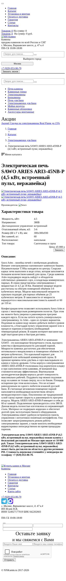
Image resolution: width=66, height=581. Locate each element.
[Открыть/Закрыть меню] (2, 3)
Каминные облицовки (20, 109)
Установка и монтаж (19, 13)
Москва (17, 63)
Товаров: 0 (7, 30)
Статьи (11, 22)
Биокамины (14, 97)
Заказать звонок (10, 71)
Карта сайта (14, 491)
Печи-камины (15, 88)
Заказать (59, 250)
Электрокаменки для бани (22, 103)
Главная (12, 8)
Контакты (13, 25)
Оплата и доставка (18, 16)
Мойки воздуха (16, 106)
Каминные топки (17, 91)
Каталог (12, 11)
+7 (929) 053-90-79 (11, 68)
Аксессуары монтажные (21, 111)
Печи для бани (16, 100)
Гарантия (13, 19)
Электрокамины (16, 94)
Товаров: (7, 33)
